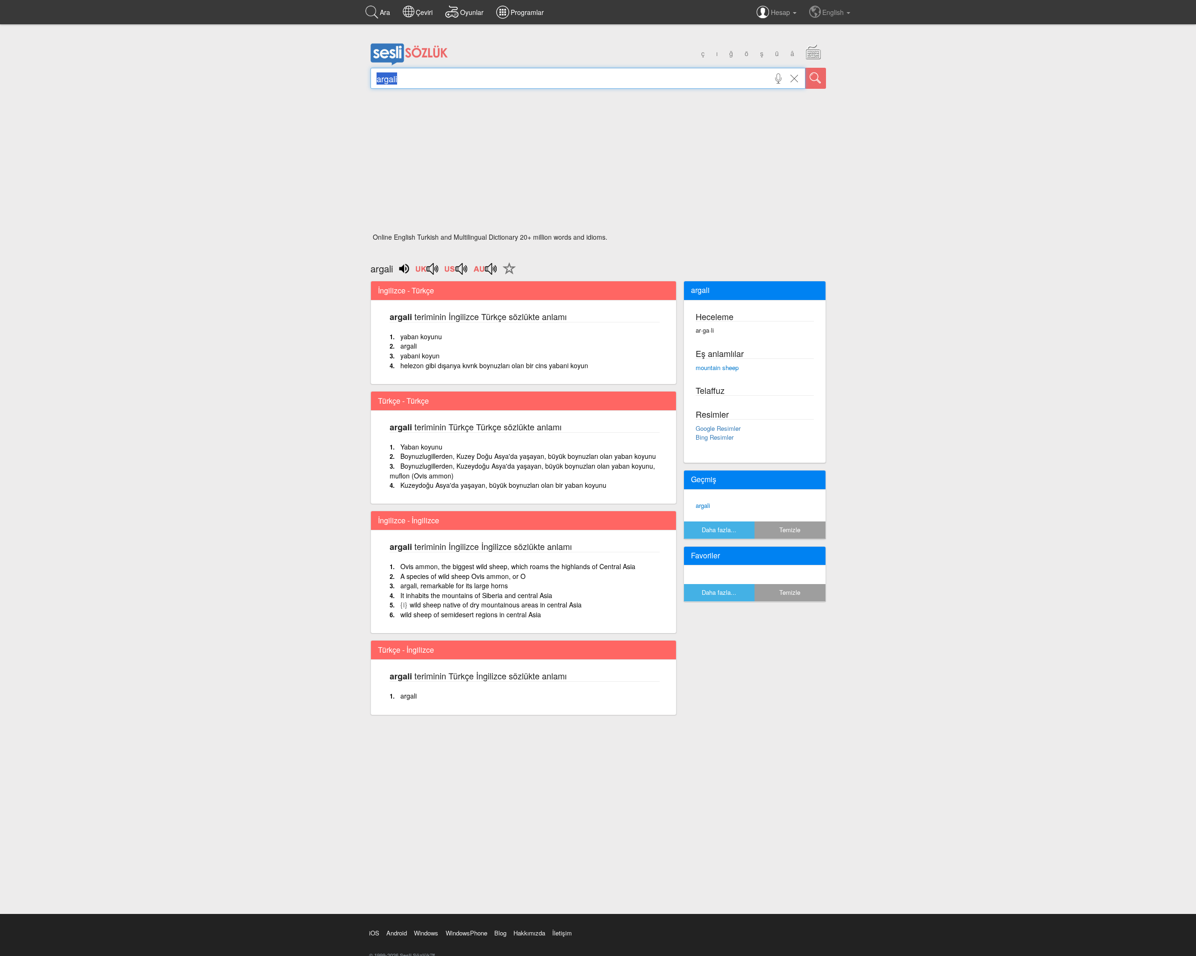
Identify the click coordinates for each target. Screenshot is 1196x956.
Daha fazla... (719, 529)
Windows (426, 932)
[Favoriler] (507, 273)
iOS (374, 932)
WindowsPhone (466, 932)
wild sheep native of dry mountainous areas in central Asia (496, 604)
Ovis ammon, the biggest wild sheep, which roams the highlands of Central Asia (517, 566)
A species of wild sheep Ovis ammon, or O (463, 576)
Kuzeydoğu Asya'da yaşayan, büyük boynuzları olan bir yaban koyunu (503, 485)
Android (396, 932)
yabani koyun (420, 355)
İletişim (562, 932)
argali (408, 345)
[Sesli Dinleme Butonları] (427, 272)
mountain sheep (717, 367)
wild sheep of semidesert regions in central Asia (470, 614)
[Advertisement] (598, 163)
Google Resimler (718, 428)
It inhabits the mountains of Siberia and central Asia (476, 595)
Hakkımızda (529, 932)
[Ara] (815, 78)
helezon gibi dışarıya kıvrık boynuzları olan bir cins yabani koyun (494, 365)
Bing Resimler (714, 437)
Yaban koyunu (421, 446)
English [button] (834, 12)
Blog (500, 932)
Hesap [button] (781, 12)
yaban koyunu (421, 336)
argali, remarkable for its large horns (454, 585)
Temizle (789, 529)
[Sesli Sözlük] (409, 63)
